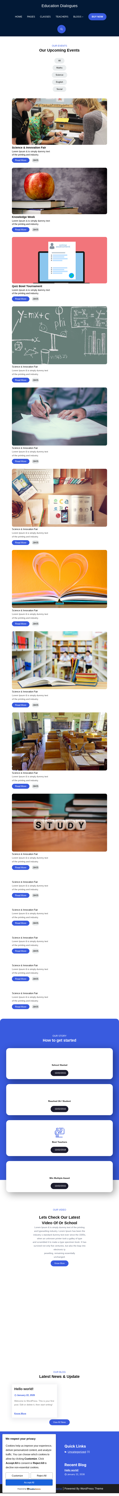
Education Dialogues (60, 6)
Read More (20, 160)
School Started (59, 1065)
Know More (60, 1263)
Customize (17, 1475)
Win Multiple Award (59, 1178)
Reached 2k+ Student (59, 1101)
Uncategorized (77, 1451)
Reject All (41, 1475)
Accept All (29, 1482)
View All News (59, 1422)
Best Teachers (59, 1142)
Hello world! (23, 1389)
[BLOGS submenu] (82, 16)
